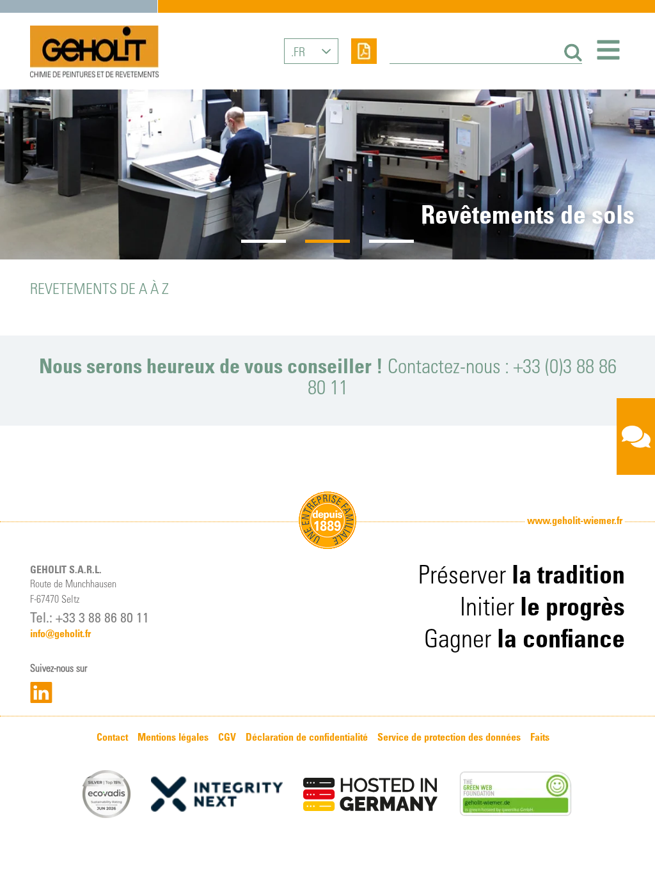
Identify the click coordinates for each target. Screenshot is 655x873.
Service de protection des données (449, 736)
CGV (227, 736)
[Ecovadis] (106, 794)
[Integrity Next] (217, 794)
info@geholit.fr (60, 633)
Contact (112, 736)
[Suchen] (571, 53)
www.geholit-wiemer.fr (574, 520)
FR (299, 51)
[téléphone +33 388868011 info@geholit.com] (636, 436)
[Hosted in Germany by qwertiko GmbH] (370, 794)
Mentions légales (173, 736)
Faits (539, 736)
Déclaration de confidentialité (307, 736)
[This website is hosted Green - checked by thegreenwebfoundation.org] (515, 794)
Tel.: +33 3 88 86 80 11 (89, 617)
